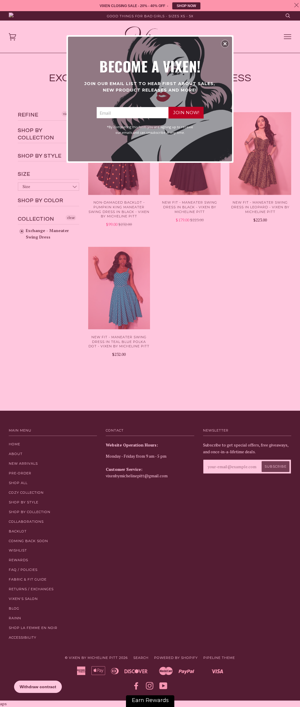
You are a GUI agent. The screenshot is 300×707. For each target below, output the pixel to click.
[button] (225, 43)
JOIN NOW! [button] (186, 112)
